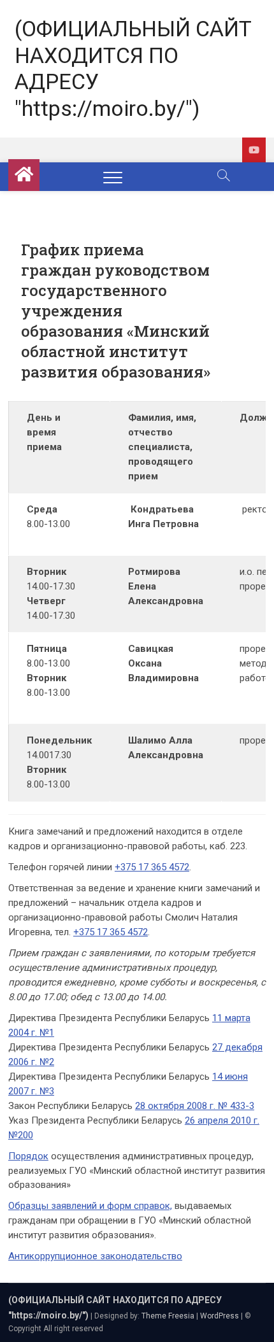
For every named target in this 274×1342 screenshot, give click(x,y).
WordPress (219, 1315)
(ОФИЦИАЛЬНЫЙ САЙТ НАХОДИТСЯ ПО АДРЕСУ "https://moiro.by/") (133, 68)
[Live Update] (254, 150)
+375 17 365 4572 (152, 867)
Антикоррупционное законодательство (95, 1256)
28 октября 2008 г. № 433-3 (194, 1106)
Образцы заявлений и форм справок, (90, 1205)
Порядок (28, 1156)
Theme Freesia (167, 1315)
